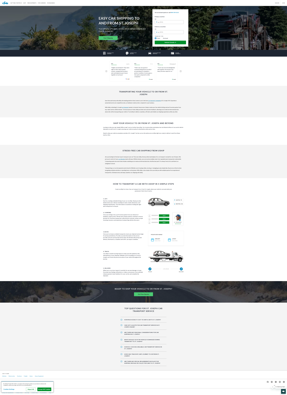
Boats (31, 376)
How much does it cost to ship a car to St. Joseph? (142, 319)
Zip (155, 19)
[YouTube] (280, 382)
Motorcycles (12, 376)
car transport (125, 107)
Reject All (31, 389)
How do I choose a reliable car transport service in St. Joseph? (143, 347)
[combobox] (169, 22)
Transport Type (159, 36)
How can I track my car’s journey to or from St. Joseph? (141, 355)
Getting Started (15, 3)
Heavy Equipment (39, 376)
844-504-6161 (175, 12)
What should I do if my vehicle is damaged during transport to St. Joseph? (142, 340)
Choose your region (279, 385)
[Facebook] (268, 382)
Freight (26, 376)
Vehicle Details (169, 42)
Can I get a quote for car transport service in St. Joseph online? (142, 326)
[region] (27, 387)
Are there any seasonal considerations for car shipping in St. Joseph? (141, 333)
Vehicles (4, 376)
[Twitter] (276, 382)
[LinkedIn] (284, 382)
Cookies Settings (8, 389)
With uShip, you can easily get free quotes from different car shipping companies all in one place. (142, 327)
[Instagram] (272, 382)
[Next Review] (181, 71)
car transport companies (154, 100)
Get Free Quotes (143, 294)
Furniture (19, 376)
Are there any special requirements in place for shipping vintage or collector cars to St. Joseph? (142, 362)
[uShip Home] (5, 3)
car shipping (121, 159)
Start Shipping (108, 38)
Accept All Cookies (44, 389)
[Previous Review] (106, 71)
